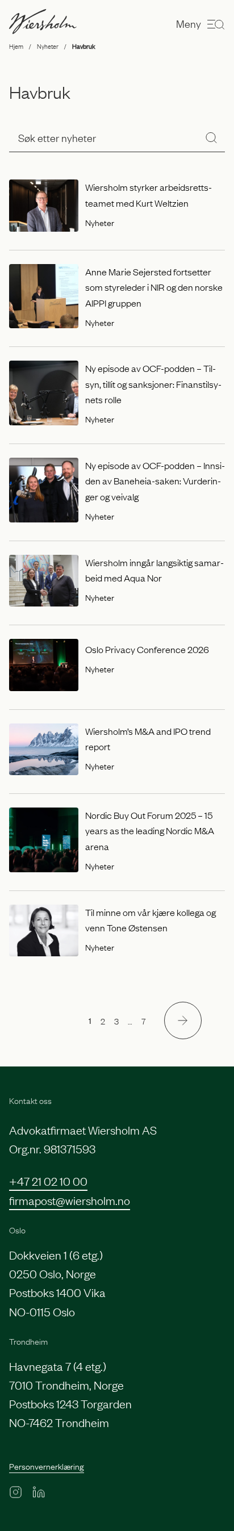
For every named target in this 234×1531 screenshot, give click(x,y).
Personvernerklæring (46, 1465)
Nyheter (47, 46)
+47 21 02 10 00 (48, 1180)
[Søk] (211, 137)
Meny (188, 23)
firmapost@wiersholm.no (69, 1200)
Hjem (16, 46)
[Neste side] (183, 1020)
